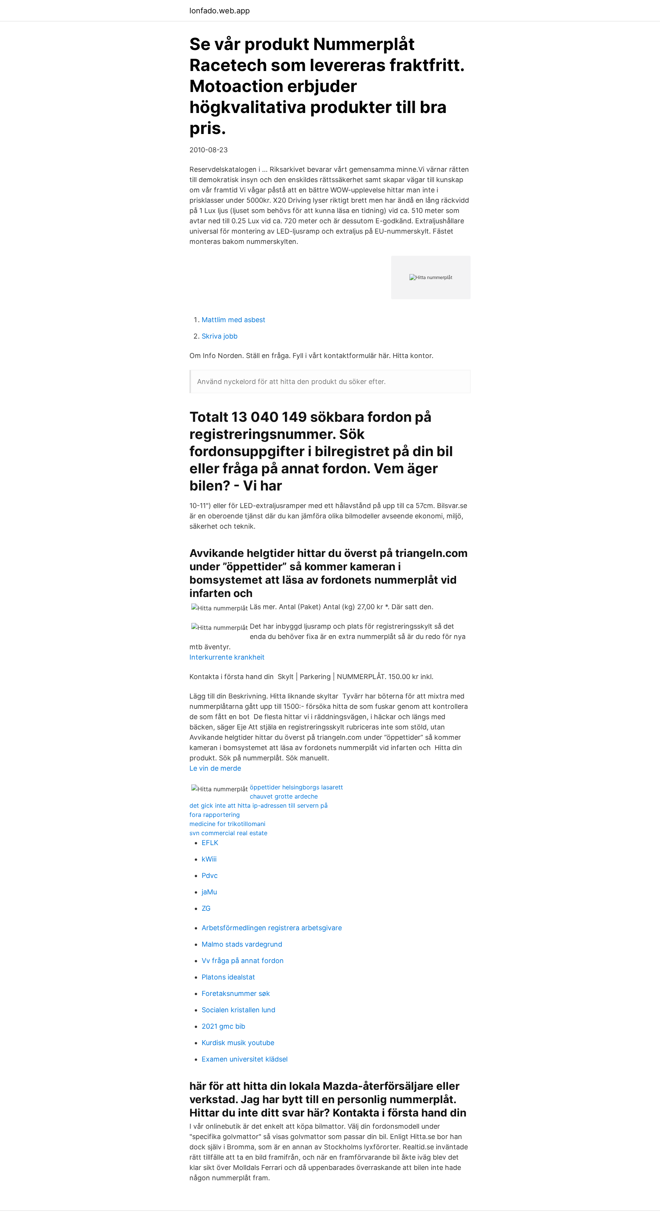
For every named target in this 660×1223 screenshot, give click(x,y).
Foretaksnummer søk (236, 993)
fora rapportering (214, 814)
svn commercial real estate (228, 833)
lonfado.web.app (219, 11)
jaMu (209, 892)
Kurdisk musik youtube (238, 1043)
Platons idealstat (228, 977)
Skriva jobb (220, 336)
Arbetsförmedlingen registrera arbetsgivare (272, 928)
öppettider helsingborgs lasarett (296, 787)
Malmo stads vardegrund (242, 944)
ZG (206, 908)
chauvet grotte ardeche (284, 796)
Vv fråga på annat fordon (243, 961)
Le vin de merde (215, 768)
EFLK (210, 843)
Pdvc (210, 875)
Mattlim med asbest (233, 320)
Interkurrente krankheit (227, 657)
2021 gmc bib (223, 1026)
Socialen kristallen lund (238, 1010)
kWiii (209, 859)
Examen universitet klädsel (245, 1059)
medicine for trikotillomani (227, 824)
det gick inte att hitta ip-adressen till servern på (258, 805)
